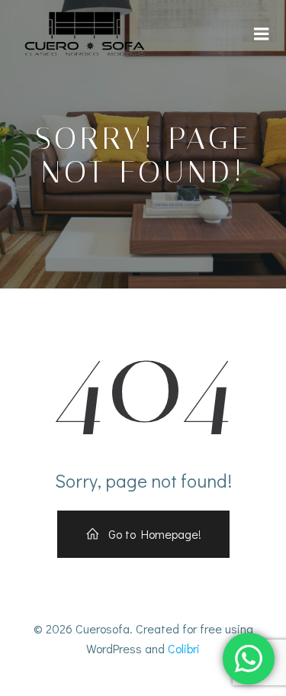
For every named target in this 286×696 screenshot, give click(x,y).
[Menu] (262, 34)
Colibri (184, 648)
